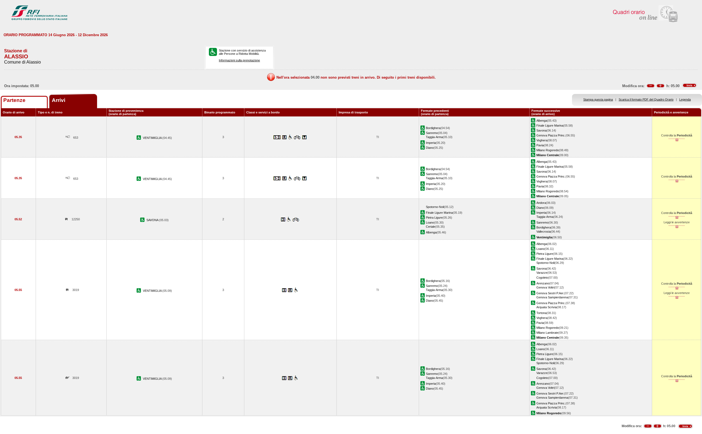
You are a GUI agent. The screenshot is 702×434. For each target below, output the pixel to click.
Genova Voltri (545, 287)
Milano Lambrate (547, 332)
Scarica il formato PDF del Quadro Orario (646, 99)
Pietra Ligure (434, 217)
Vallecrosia (543, 231)
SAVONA (152, 220)
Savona (541, 130)
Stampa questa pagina (598, 99)
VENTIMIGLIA (152, 137)
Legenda (685, 99)
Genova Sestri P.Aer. (550, 293)
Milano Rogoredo (547, 150)
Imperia (431, 142)
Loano (430, 222)
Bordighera (433, 128)
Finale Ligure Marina (549, 125)
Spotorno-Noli (435, 207)
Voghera (541, 140)
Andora (541, 202)
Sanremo (432, 133)
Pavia (540, 145)
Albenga (541, 120)
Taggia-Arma (434, 137)
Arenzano (542, 283)
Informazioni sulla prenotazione (239, 60)
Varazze (541, 272)
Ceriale (430, 226)
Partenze (14, 100)
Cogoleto (542, 277)
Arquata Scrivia (546, 307)
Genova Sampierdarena (552, 297)
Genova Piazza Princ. (550, 135)
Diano (430, 147)
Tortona (541, 313)
